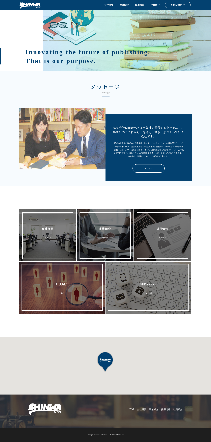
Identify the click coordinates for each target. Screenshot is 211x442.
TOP (131, 409)
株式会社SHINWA (30, 5)
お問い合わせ (178, 5)
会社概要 (108, 5)
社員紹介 (155, 5)
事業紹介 (124, 5)
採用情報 (139, 5)
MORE (148, 168)
